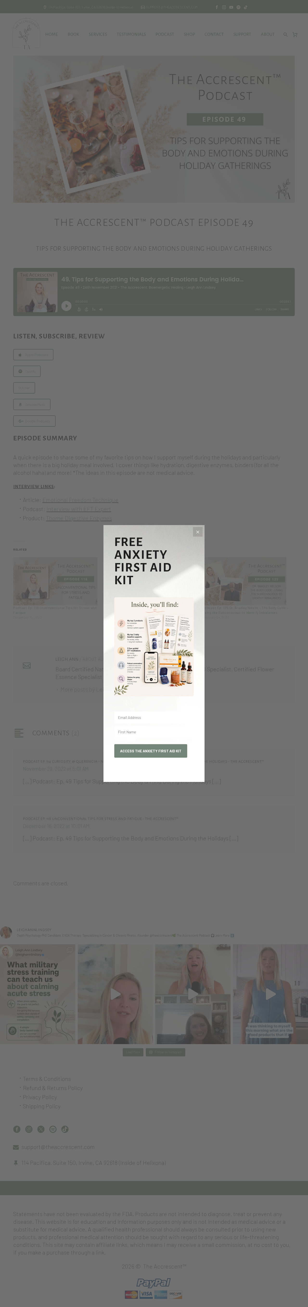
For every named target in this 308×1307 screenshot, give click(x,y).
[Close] (198, 532)
